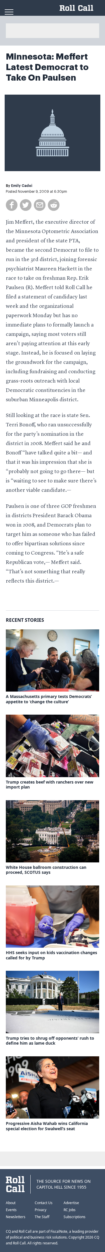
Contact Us (43, 1202)
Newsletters (15, 1216)
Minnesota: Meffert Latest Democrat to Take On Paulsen (47, 67)
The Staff (42, 1216)
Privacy (40, 1209)
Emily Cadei (21, 185)
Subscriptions (74, 1216)
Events (11, 1209)
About (10, 1202)
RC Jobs (70, 1209)
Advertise (71, 1202)
